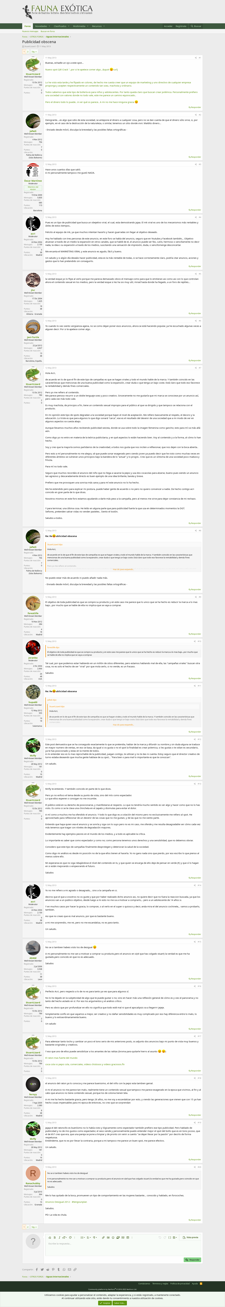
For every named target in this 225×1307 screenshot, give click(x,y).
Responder (196, 107)
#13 (199, 783)
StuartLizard (30, 46)
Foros (27, 26)
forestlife (33, 613)
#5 (200, 274)
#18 (199, 1078)
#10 (199, 641)
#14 (199, 885)
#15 (199, 941)
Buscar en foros (48, 31)
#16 (199, 986)
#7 (200, 368)
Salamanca (37, 726)
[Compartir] (196, 58)
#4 (200, 217)
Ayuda (195, 1283)
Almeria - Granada (34, 314)
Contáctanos (144, 1283)
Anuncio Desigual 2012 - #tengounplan (66, 1201)
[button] (49, 26)
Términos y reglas (160, 1283)
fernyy (33, 1094)
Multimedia (79, 26)
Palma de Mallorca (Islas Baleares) (34, 156)
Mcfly (33, 755)
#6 (200, 320)
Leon (40, 979)
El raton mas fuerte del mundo (61, 1057)
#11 (199, 685)
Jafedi (33, 131)
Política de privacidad (180, 1283)
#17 (199, 1036)
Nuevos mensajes (30, 31)
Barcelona (37, 210)
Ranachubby (33, 1183)
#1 (200, 57)
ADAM (33, 957)
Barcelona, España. (34, 361)
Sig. (33, 51)
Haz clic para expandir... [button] (123, 569)
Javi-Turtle (33, 337)
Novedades (41, 26)
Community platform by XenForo (112, 1289)
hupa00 (33, 702)
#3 (200, 164)
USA (40, 679)
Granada (38, 1204)
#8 (200, 530)
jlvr (33, 290)
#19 (199, 1122)
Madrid (39, 255)
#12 (199, 739)
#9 (200, 597)
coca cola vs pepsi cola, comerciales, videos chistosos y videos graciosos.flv (85, 1064)
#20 (199, 1167)
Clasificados (60, 26)
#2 (200, 114)
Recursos (97, 26)
